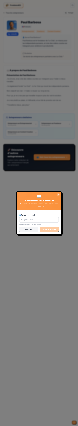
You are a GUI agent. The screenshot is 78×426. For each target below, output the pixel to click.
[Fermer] (58, 194)
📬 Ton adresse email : (27, 215)
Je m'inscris (50, 229)
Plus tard (28, 229)
